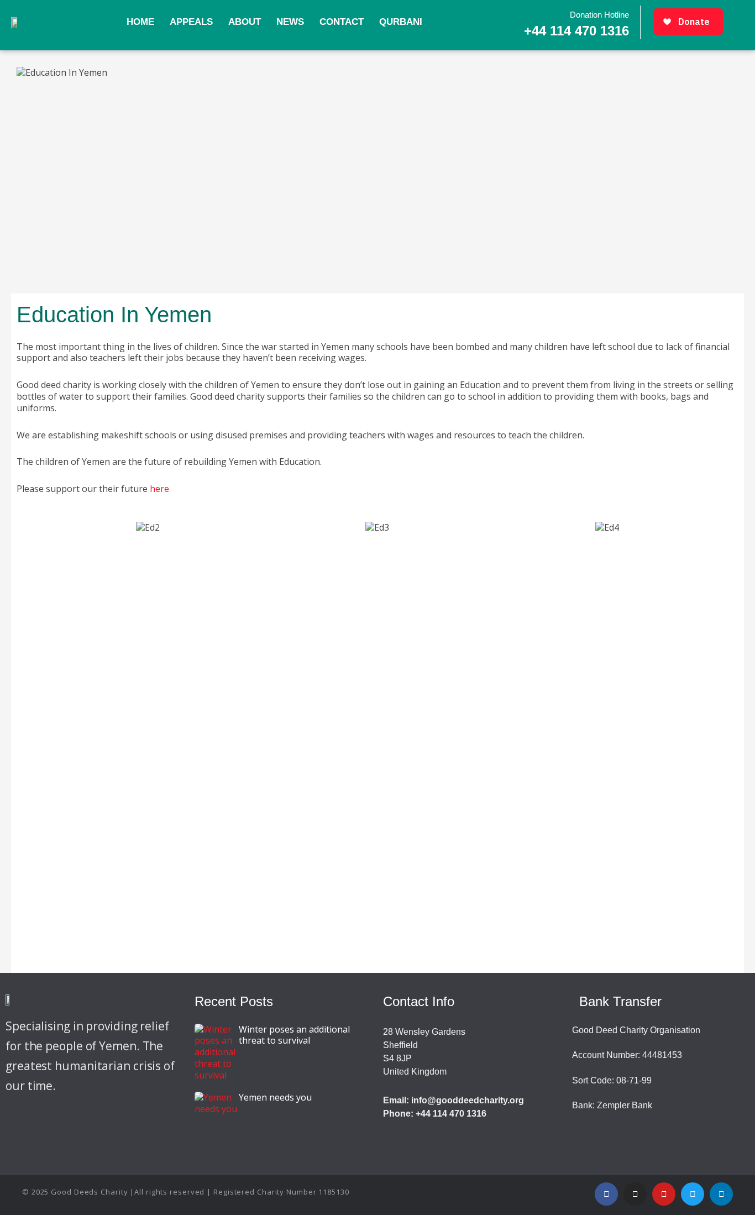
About (244, 22)
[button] (22, 528)
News (290, 22)
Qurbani (400, 22)
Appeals (191, 22)
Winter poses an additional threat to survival (294, 1035)
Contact (341, 22)
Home (140, 22)
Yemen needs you (275, 1097)
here (159, 489)
